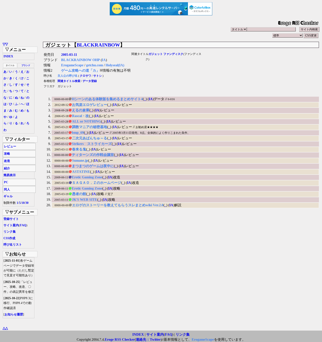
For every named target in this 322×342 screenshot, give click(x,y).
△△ (5, 328)
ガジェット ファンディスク (166, 54)
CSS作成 (9, 238)
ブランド (25, 65)
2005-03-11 (69, 54)
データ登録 (90, 81)
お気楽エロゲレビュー (89, 105)
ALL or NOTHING (86, 121)
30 (26, 202)
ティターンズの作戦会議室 (93, 155)
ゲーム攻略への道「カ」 (80, 70)
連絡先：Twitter (148, 339)
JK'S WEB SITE (84, 199)
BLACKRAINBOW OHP (80, 60)
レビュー (10, 146)
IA (104, 60)
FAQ (23, 225)
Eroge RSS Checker (120, 339)
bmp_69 (78, 132)
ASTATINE (81, 172)
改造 (7, 161)
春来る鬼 (79, 149)
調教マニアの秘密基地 (89, 127)
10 (23, 202)
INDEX (8, 56)
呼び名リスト (13, 244)
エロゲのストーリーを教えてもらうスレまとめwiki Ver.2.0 (117, 205)
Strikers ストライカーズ (92, 144)
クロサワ (85, 75)
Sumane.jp (80, 160)
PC (6, 182)
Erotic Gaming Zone (87, 177)
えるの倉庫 (80, 110)
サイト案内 (11, 225)
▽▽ (5, 44)
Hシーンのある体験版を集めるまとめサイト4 (107, 99)
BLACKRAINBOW (98, 45)
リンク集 (10, 231)
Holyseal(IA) (115, 65)
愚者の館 (79, 194)
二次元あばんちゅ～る (89, 138)
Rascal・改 (80, 116)
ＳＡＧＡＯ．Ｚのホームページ (96, 183)
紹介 (7, 168)
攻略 (7, 153)
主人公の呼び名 (68, 75)
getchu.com (94, 65)
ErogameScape (72, 65)
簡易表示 (10, 175)
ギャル (8, 196)
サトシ (97, 75)
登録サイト (11, 219)
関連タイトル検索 (69, 81)
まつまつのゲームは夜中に (93, 166)
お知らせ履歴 (14, 314)
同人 (7, 189)
